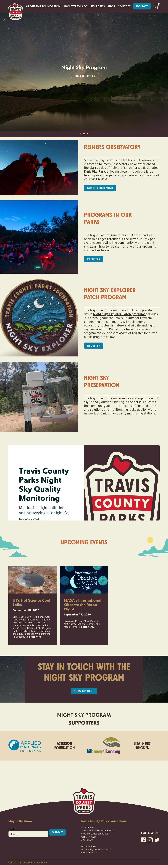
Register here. (86, 626)
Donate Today (84, 76)
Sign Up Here (84, 691)
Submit (57, 832)
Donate (142, 6)
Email (11, 829)
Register (93, 259)
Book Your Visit (100, 188)
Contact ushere (121, 329)
